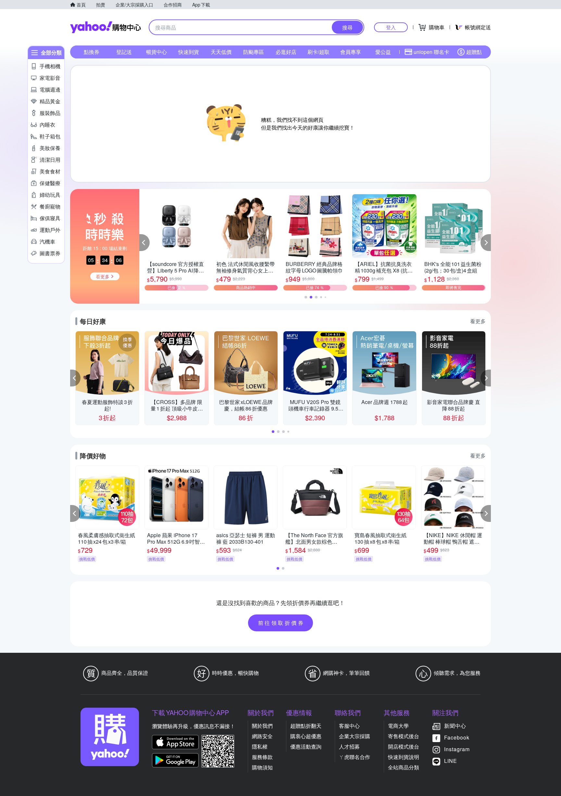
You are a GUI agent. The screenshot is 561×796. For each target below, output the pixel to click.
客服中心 (349, 725)
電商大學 (398, 725)
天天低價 (221, 52)
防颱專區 (253, 52)
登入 (391, 27)
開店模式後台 (403, 746)
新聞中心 (455, 725)
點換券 (91, 52)
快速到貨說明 (403, 757)
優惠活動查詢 (305, 746)
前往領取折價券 (281, 622)
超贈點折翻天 (305, 725)
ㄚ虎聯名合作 (354, 757)
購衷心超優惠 (305, 736)
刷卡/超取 (318, 52)
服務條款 (262, 757)
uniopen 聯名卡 (431, 52)
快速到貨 (188, 52)
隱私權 (260, 746)
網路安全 (262, 736)
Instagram (457, 749)
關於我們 (262, 725)
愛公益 (383, 52)
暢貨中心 (156, 52)
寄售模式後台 (403, 736)
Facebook (456, 737)
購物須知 (262, 767)
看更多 (478, 321)
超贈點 (474, 52)
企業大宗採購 (354, 736)
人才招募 (349, 746)
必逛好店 (286, 52)
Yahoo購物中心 (105, 27)
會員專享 (350, 52)
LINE (450, 760)
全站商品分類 (403, 767)
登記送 (124, 52)
